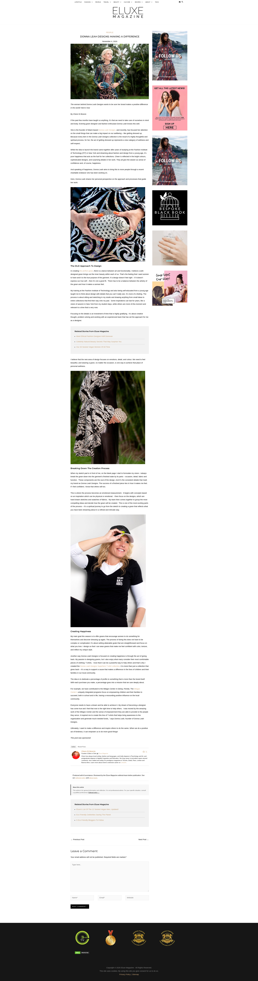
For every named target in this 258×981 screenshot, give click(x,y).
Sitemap (135, 974)
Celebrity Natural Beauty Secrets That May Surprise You (98, 342)
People (109, 32)
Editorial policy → (93, 792)
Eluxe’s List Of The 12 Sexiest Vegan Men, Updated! (97, 809)
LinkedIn (123, 762)
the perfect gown (86, 271)
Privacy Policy (125, 974)
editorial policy (80, 778)
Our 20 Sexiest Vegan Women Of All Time (93, 347)
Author (73, 746)
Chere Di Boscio (88, 751)
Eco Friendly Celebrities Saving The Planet (93, 815)
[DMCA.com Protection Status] (87, 952)
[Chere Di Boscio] (76, 755)
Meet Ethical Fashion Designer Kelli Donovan (94, 336)
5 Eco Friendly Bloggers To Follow (90, 820)
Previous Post (77, 839)
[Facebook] (144, 752)
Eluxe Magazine (103, 753)
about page (93, 778)
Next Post (143, 839)
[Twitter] (146, 752)
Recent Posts (82, 746)
